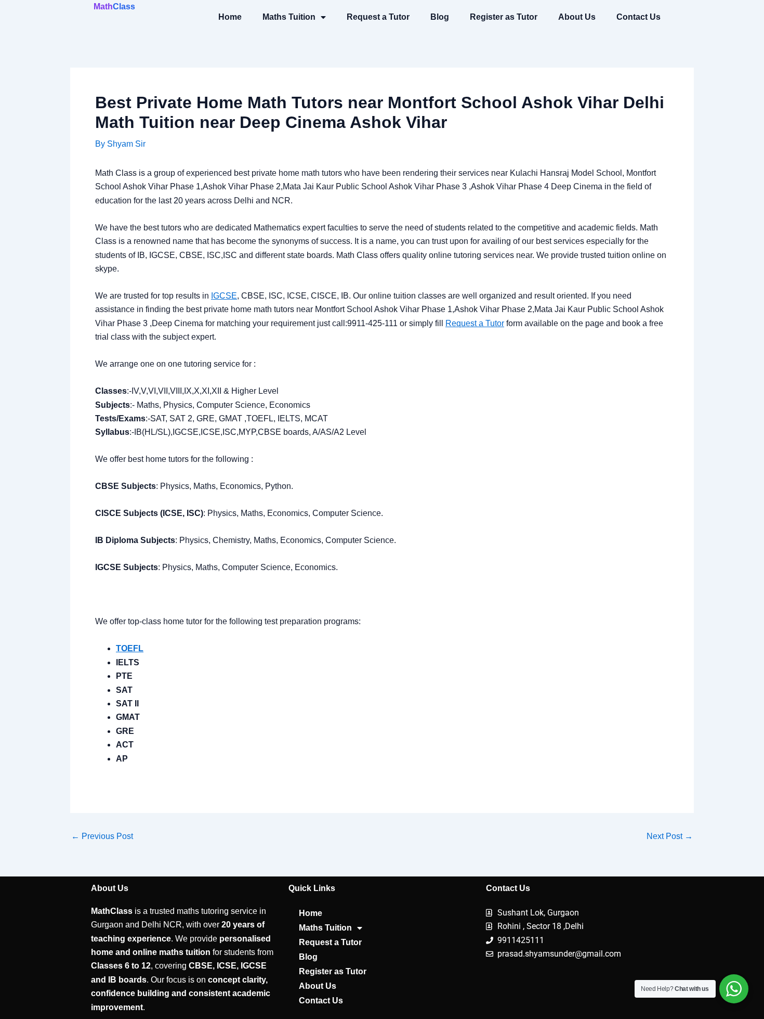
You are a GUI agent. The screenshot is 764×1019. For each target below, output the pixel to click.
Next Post (670, 836)
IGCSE (224, 295)
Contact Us (638, 16)
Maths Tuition (288, 16)
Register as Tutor (503, 16)
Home (230, 16)
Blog (439, 16)
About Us (577, 16)
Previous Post (102, 836)
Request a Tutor (378, 16)
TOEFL (129, 648)
